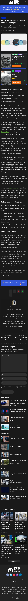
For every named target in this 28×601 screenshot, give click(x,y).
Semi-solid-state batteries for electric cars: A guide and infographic (18, 411)
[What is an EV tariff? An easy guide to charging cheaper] (5, 490)
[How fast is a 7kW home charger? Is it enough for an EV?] (5, 419)
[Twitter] (14, 291)
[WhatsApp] (22, 291)
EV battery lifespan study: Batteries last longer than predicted (6, 526)
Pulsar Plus (5, 132)
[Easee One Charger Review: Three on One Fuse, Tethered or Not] (5, 462)
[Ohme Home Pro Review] (5, 439)
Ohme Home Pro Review (17, 438)
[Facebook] (10, 291)
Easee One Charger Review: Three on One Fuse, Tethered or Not (18, 462)
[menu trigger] (3, 2)
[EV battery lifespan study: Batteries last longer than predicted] (7, 516)
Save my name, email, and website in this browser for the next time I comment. (14, 387)
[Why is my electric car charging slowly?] (5, 427)
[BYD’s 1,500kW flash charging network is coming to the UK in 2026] (21, 539)
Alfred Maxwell (14, 307)
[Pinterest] (18, 291)
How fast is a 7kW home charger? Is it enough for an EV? (17, 419)
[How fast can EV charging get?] (5, 474)
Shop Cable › (16, 66)
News (3, 17)
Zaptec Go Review (15, 446)
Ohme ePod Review (16, 454)
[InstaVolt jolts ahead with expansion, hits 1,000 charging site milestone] (21, 516)
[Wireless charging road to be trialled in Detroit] (5, 497)
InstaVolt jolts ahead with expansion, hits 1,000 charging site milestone (20, 526)
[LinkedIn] (20, 574)
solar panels (13, 188)
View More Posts (14, 309)
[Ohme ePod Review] (5, 454)
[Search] (26, 2)
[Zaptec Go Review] (5, 447)
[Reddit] (10, 295)
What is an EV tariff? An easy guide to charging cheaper (17, 489)
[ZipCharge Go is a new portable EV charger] (5, 482)
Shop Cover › (16, 82)
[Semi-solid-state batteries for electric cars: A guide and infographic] (5, 411)
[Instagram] (24, 330)
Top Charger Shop (20, 7)
